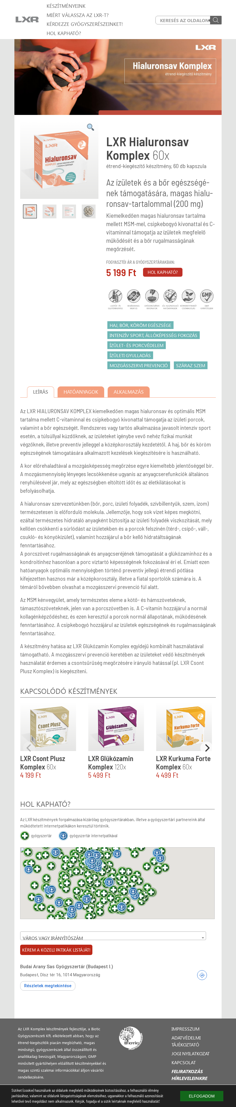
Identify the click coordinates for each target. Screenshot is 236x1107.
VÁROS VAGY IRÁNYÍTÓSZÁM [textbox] (53, 938)
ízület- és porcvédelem (136, 345)
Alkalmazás (129, 391)
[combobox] (113, 935)
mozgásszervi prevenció (139, 365)
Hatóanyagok (81, 391)
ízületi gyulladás (130, 355)
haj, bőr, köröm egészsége (140, 325)
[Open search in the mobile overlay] (188, 20)
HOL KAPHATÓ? (163, 272)
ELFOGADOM (202, 1096)
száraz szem (190, 365)
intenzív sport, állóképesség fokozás (153, 335)
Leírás (40, 391)
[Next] (206, 748)
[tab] (40, 392)
